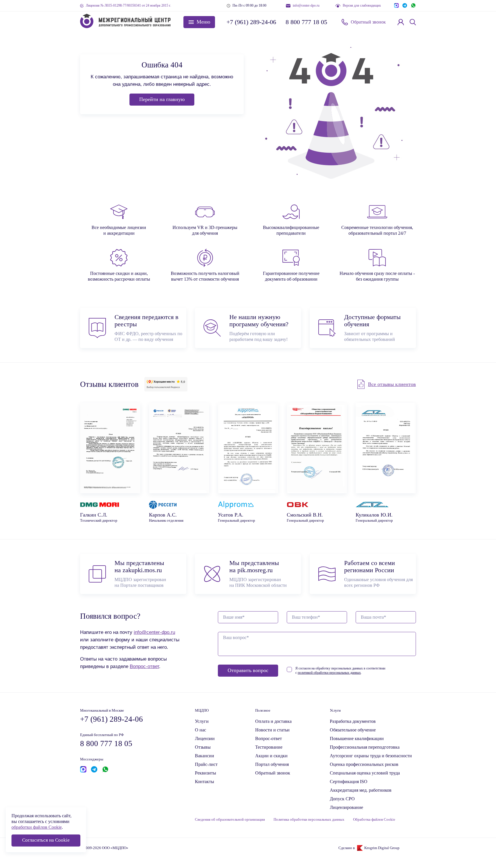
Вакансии (204, 755)
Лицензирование (346, 807)
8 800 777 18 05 (306, 22)
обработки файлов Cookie (36, 827)
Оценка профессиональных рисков (364, 764)
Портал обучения (272, 764)
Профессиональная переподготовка (365, 747)
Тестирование (268, 747)
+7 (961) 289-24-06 (250, 22)
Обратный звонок (368, 22)
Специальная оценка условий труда (365, 772)
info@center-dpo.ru (306, 5)
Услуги (202, 721)
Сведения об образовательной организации (230, 820)
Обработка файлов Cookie (374, 820)
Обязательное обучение (353, 729)
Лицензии (205, 738)
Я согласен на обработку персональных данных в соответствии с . (340, 670)
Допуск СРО (342, 798)
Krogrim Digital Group (382, 848)
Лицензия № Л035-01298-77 (128, 5)
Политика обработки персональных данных (309, 820)
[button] (199, 22)
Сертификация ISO (348, 781)
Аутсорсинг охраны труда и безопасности (371, 755)
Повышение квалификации (357, 738)
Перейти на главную (162, 99)
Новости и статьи (272, 729)
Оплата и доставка (273, 721)
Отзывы (203, 747)
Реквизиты (205, 772)
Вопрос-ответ (144, 666)
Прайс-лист (206, 764)
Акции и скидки (271, 755)
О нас (200, 729)
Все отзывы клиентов (392, 384)
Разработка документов (353, 721)
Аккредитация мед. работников (361, 790)
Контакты (204, 781)
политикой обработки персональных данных (329, 673)
